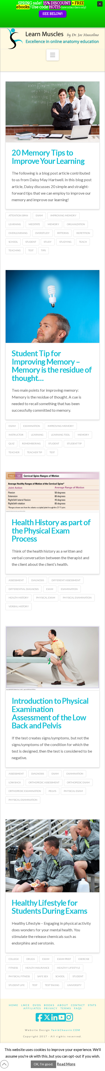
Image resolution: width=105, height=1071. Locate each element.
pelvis (52, 790)
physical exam (45, 597)
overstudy (42, 232)
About (62, 1005)
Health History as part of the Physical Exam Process (51, 530)
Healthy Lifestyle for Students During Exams (49, 907)
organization (76, 224)
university (74, 985)
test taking (52, 985)
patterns (63, 232)
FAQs (78, 1008)
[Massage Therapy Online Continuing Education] (52, 38)
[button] (52, 55)
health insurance (37, 967)
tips (43, 250)
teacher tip (34, 452)
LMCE (25, 1005)
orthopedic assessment (44, 782)
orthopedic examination (25, 790)
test (30, 250)
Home (13, 1005)
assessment (16, 580)
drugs (30, 958)
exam (39, 215)
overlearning (18, 232)
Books (49, 1005)
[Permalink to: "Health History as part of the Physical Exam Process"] (52, 492)
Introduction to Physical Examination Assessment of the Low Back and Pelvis (50, 713)
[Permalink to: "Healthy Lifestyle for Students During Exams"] (52, 869)
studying (65, 241)
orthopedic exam (78, 782)
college (14, 958)
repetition (83, 232)
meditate (34, 224)
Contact (78, 1005)
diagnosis (37, 580)
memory (53, 224)
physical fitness (19, 976)
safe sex (42, 976)
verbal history (19, 606)
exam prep (64, 958)
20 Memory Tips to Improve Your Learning (48, 157)
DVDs (37, 1005)
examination (31, 425)
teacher (14, 452)
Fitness (13, 967)
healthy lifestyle (68, 967)
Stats (92, 1005)
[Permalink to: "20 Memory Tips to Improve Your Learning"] (52, 112)
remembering (31, 443)
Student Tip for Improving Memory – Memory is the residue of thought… (52, 365)
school (13, 241)
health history (19, 597)
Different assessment (66, 580)
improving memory (63, 215)
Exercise (83, 958)
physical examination (77, 597)
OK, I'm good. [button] (43, 1064)
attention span (18, 215)
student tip (74, 443)
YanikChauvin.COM (65, 1030)
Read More (66, 1064)
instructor (16, 434)
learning (15, 224)
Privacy (51, 1008)
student (30, 241)
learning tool (60, 434)
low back (15, 782)
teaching (15, 250)
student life (17, 985)
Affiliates (32, 1008)
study (48, 241)
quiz (11, 443)
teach (83, 241)
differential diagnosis (24, 589)
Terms (66, 1008)
